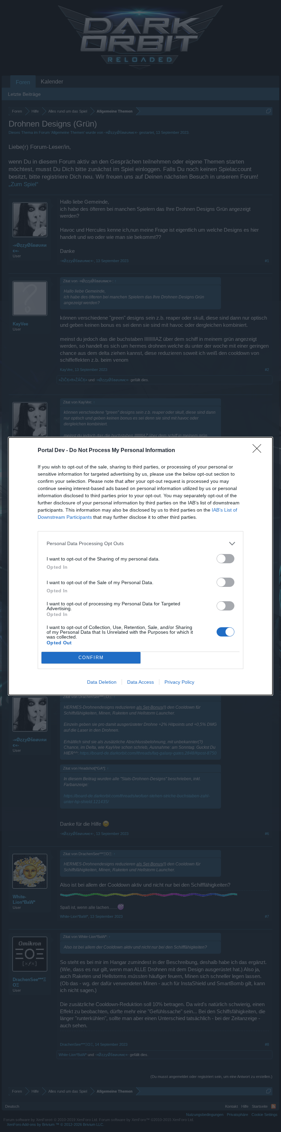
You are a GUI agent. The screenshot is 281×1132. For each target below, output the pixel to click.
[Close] (259, 450)
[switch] (225, 558)
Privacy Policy (179, 682)
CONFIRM (91, 657)
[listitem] (140, 543)
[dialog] (140, 566)
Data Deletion (102, 682)
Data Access (140, 682)
